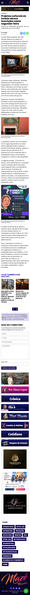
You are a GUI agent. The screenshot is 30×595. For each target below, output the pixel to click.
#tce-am (20, 527)
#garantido (8, 543)
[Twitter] (24, 33)
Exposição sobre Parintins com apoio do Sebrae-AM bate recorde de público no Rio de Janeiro (7, 296)
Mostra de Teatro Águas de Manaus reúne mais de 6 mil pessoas (22, 294)
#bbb (5, 564)
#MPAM (18, 535)
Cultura (3, 13)
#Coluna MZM (9, 548)
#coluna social (10, 552)
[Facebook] (21, 33)
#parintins (8, 531)
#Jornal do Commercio (13, 560)
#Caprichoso (19, 539)
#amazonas (8, 527)
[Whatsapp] (27, 33)
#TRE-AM (7, 539)
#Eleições (20, 531)
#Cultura (7, 535)
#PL (25, 535)
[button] (26, 590)
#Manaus (7, 556)
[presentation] (13, 309)
